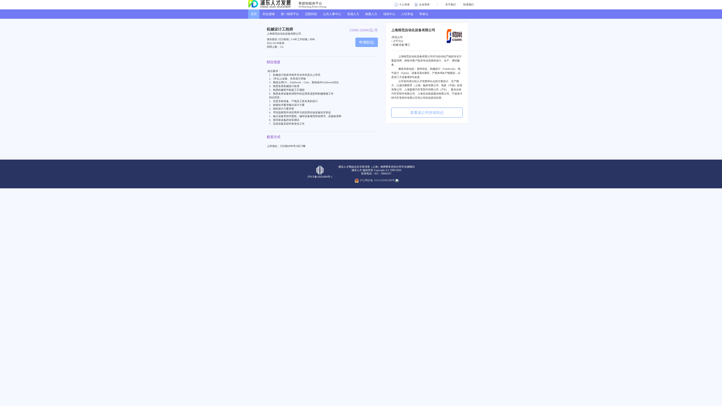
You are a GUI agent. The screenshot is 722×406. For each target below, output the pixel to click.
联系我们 (468, 4)
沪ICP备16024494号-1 (320, 176)
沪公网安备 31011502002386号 (377, 180)
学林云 (423, 14)
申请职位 (366, 42)
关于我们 (450, 4)
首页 (254, 14)
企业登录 (424, 4)
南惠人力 (371, 14)
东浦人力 (353, 14)
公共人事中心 (332, 14)
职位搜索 (269, 14)
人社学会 (407, 14)
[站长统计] (397, 180)
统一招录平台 (290, 14)
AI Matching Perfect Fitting (312, 7)
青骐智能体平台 (310, 3)
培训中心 (389, 14)
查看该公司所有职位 (427, 113)
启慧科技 (311, 14)
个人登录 (404, 4)
